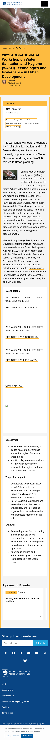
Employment (7, 690)
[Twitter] (5, 653)
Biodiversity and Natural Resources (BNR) (32, 123)
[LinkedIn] (21, 653)
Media (4, 684)
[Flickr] (36, 653)
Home (4, 48)
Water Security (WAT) (13, 127)
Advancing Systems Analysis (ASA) (28, 120)
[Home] (12, 4)
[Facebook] (13, 653)
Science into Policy (12, 120)
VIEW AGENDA (14, 386)
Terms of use (7, 713)
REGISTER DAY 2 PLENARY (21, 360)
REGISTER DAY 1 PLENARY (21, 307)
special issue (35, 268)
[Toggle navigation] (44, 4)
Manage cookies (12, 736)
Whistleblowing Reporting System (16, 701)
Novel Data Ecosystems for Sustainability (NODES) (14, 123)
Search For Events (16, 48)
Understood (27, 736)
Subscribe (41, 643)
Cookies (5, 707)
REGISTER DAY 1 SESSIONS (21, 337)
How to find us (8, 696)
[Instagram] (44, 653)
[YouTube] (28, 653)
